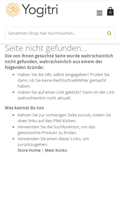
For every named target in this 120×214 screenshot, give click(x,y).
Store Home (29, 150)
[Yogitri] (32, 5)
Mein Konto (56, 150)
